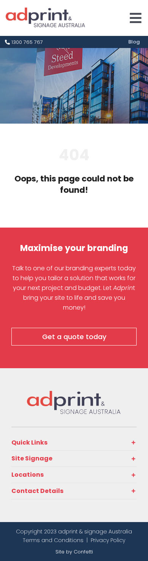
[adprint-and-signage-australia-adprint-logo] (74, 394)
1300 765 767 (26, 42)
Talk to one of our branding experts (64, 268)
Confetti (83, 551)
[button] (74, 443)
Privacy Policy (108, 540)
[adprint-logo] (45, 10)
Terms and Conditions (53, 540)
